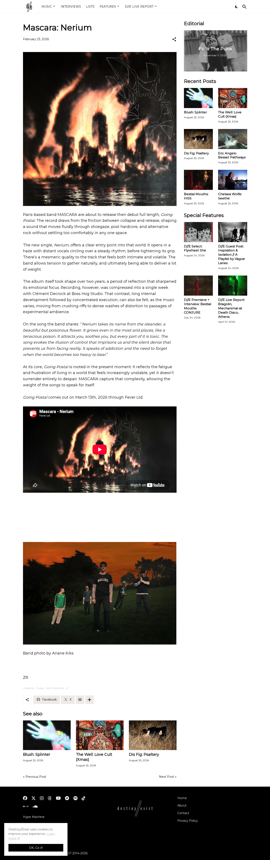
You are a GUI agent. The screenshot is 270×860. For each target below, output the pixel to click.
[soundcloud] (35, 806)
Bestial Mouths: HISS (196, 196)
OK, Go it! (36, 848)
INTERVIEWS (71, 6)
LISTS (90, 6)
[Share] (174, 39)
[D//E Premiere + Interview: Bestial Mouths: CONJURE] (198, 286)
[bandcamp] (67, 798)
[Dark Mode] (236, 6)
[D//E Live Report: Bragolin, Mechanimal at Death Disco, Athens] (232, 286)
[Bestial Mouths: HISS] (198, 180)
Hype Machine (34, 817)
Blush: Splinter (36, 754)
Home (182, 798)
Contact (183, 813)
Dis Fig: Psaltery (144, 754)
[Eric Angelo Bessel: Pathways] (232, 139)
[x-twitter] (33, 798)
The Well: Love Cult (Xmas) (94, 757)
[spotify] (75, 798)
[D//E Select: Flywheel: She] (198, 232)
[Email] (80, 699)
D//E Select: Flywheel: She (195, 248)
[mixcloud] (25, 806)
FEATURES (108, 6)
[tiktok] (83, 798)
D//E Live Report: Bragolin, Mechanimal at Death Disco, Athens (231, 308)
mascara (28, 688)
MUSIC (47, 6)
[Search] (243, 6)
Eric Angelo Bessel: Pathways (232, 155)
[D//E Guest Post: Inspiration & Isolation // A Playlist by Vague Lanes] (232, 232)
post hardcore (54, 688)
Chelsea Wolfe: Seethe (230, 196)
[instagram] (42, 798)
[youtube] (58, 798)
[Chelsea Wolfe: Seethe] (232, 180)
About (181, 805)
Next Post (166, 777)
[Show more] (89, 699)
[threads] (50, 798)
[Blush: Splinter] (47, 735)
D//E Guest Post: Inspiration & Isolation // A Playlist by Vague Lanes (231, 254)
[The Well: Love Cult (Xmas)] (100, 735)
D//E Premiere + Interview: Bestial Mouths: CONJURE (197, 306)
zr (67, 688)
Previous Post (36, 777)
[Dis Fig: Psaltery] (153, 735)
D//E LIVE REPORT (139, 6)
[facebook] (25, 798)
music (40, 688)
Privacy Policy (187, 821)
